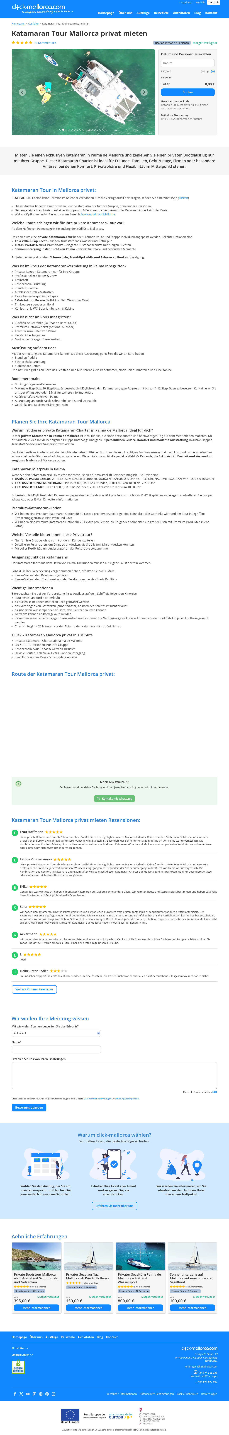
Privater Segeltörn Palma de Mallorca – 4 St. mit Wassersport (139, 1278)
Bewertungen (209, 1394)
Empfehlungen (20, 1354)
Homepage (18, 23)
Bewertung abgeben (29, 1107)
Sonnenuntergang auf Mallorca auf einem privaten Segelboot (191, 1278)
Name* (16, 1042)
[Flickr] (40, 1394)
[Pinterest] (47, 1394)
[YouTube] (28, 1394)
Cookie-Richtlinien (187, 1394)
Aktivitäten (86, 1337)
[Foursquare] (34, 1394)
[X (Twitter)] (21, 1394)
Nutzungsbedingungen (127, 1098)
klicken (183, 198)
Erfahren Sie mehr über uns (114, 1206)
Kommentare (45, 43)
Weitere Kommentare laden (34, 989)
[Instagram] (53, 1394)
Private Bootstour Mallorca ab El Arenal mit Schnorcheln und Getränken (36, 1278)
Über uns (36, 1337)
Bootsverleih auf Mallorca (98, 214)
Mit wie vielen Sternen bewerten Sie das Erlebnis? (45, 1026)
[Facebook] (15, 1394)
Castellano (185, 2)
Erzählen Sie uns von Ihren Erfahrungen (39, 1059)
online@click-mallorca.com (201, 1366)
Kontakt (112, 1337)
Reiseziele (68, 1337)
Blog (100, 1337)
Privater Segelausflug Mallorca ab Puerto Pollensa (87, 1276)
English (200, 2)
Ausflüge (33, 23)
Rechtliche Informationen (121, 1394)
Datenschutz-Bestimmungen (157, 1394)
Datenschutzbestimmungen (97, 1098)
